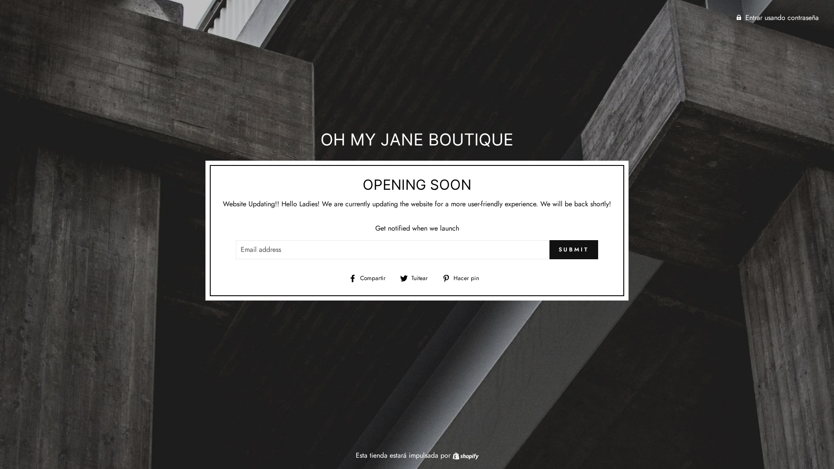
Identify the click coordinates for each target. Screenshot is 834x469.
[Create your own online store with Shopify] (466, 455)
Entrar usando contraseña (782, 18)
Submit (574, 249)
